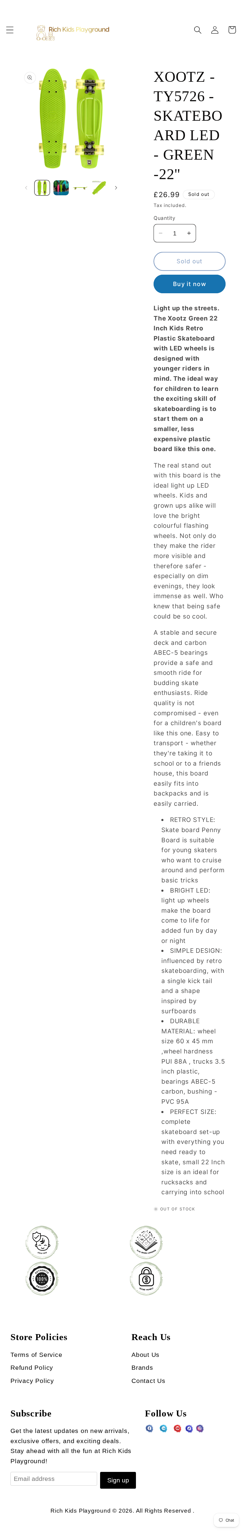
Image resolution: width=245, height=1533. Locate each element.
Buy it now (189, 284)
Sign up (118, 1480)
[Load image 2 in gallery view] (61, 188)
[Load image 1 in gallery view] (42, 188)
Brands (142, 1367)
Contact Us (148, 1380)
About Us (145, 1354)
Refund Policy (31, 1367)
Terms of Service (36, 1354)
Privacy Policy (32, 1380)
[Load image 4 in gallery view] (99, 188)
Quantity (164, 218)
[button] (9, 29)
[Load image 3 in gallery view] (80, 188)
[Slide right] (115, 187)
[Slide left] (26, 187)
